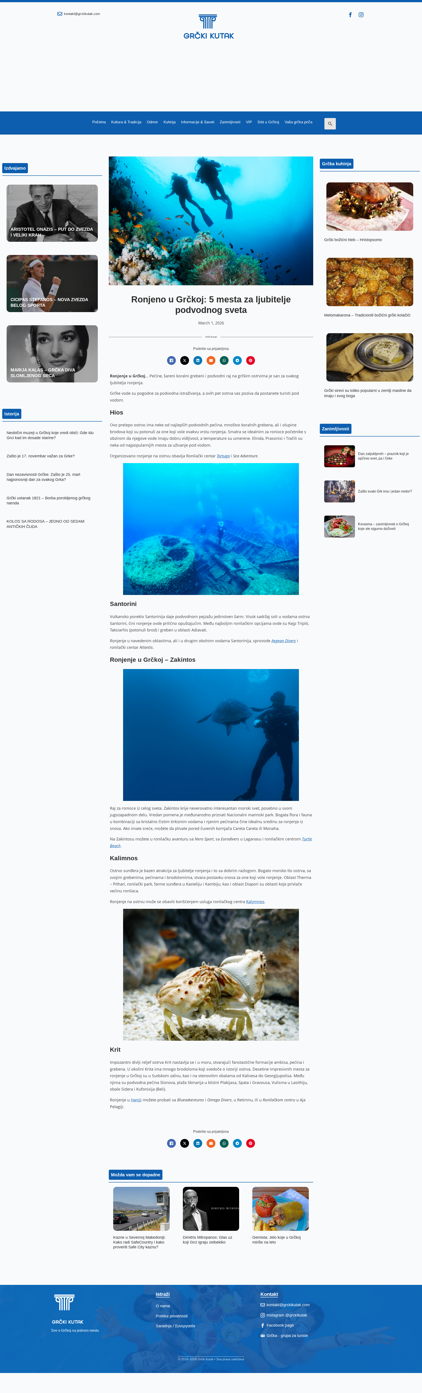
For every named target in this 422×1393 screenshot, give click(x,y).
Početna (99, 122)
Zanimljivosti (230, 122)
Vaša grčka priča (298, 122)
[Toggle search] (330, 123)
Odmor (152, 122)
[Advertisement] (211, 78)
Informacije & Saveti (197, 122)
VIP (249, 122)
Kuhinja (170, 122)
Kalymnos (255, 901)
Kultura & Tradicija (126, 122)
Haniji (136, 1099)
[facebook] (350, 14)
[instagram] (361, 14)
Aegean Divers (283, 640)
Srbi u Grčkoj (268, 122)
